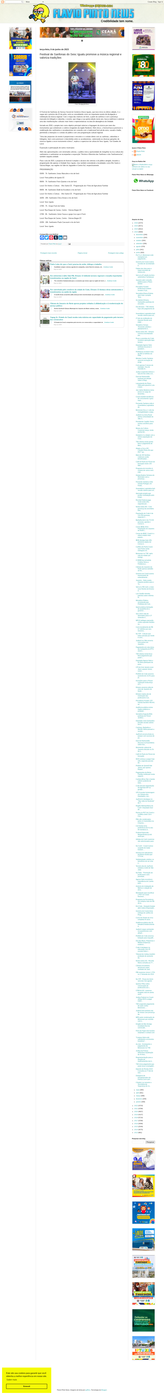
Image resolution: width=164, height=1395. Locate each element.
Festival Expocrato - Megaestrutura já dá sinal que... (144, 834)
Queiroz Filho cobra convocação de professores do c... (143, 985)
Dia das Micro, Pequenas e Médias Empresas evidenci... (145, 942)
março (138, 1096)
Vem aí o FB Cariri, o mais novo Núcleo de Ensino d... (145, 589)
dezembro (140, 234)
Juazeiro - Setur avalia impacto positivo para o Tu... (145, 582)
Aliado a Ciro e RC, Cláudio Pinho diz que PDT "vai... (144, 450)
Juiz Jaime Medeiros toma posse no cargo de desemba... (145, 392)
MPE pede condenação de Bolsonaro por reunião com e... (145, 1019)
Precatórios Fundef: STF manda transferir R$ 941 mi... (145, 702)
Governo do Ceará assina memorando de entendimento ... (145, 575)
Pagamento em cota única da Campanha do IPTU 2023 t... (145, 649)
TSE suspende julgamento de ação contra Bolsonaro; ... (145, 1006)
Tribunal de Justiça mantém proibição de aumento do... (145, 956)
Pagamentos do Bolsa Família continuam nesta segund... (145, 774)
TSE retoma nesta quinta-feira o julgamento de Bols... (144, 443)
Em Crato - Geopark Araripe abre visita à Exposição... (145, 907)
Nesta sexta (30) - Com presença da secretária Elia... (145, 508)
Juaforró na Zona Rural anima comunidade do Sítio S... (144, 417)
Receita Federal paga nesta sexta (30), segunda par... (143, 502)
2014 (136, 1130)
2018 (136, 1117)
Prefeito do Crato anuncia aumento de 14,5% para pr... (145, 676)
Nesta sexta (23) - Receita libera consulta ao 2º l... (145, 962)
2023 (136, 232)
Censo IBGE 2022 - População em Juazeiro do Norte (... (145, 528)
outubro (139, 240)
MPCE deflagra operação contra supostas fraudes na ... (145, 622)
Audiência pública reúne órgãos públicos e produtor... (144, 709)
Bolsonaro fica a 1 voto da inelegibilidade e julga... (145, 411)
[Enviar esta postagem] (69, 244)
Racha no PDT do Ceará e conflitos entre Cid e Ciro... (145, 814)
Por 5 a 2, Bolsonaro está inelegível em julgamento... (144, 257)
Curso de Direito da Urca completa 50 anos (144, 918)
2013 (136, 1132)
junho (138, 252)
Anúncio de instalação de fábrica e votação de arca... (144, 888)
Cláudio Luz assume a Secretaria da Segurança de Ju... (143, 1084)
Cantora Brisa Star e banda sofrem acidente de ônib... (145, 781)
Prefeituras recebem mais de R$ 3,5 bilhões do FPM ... (145, 353)
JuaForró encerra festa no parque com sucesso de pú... (145, 736)
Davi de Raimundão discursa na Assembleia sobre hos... (145, 742)
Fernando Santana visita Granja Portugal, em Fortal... (144, 483)
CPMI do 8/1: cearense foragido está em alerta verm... (145, 992)
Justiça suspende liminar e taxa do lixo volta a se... (145, 373)
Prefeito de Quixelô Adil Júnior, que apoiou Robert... (144, 767)
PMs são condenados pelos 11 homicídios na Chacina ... (145, 821)
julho (138, 249)
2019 (136, 1115)
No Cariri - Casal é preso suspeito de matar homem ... (144, 848)
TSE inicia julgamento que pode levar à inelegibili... (145, 1065)
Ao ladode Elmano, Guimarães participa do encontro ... (145, 302)
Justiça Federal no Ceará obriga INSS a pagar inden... (144, 999)
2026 (136, 223)
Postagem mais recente (48, 253)
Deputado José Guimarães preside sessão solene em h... (145, 722)
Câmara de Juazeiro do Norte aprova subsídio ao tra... (144, 569)
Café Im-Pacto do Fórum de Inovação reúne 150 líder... (145, 463)
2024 (136, 229)
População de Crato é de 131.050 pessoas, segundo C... (144, 515)
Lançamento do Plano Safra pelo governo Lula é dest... (145, 385)
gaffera (87, 1390)
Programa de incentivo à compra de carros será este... (144, 470)
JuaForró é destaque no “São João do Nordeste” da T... (145, 801)
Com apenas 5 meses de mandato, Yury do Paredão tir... (144, 367)
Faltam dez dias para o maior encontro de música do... (144, 270)
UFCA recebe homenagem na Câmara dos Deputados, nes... (145, 794)
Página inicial (82, 253)
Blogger (104, 1390)
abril (138, 1093)
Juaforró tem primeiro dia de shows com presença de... (145, 1012)
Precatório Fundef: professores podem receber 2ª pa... (143, 288)
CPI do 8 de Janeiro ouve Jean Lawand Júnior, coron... (144, 669)
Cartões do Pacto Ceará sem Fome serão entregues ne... (144, 548)
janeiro (138, 1102)
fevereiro (139, 1099)
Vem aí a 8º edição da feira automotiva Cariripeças (145, 276)
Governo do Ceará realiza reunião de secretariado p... (145, 264)
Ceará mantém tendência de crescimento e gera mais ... (144, 398)
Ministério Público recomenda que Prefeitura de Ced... (143, 602)
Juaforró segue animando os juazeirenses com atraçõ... (145, 931)
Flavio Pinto (140, 151)
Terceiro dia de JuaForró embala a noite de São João (144, 868)
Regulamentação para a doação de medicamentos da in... (144, 1059)
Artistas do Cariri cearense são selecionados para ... (145, 841)
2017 (136, 1121)
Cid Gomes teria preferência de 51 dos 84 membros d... (144, 828)
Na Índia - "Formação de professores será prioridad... (144, 874)
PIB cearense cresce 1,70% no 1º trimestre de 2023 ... (145, 974)
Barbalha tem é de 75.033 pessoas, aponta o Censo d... (145, 522)
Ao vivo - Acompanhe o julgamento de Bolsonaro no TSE (144, 1046)
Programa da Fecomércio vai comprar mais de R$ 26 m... (145, 901)
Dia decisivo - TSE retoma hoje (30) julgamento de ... (145, 308)
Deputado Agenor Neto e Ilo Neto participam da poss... (144, 662)
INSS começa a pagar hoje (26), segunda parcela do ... (145, 761)
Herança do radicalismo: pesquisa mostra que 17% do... (144, 854)
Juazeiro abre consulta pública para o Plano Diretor (144, 282)
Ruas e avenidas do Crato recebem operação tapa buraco (145, 340)
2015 (136, 1126)
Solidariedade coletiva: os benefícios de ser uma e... (145, 861)
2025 (136, 226)
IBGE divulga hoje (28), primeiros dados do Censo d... (144, 542)
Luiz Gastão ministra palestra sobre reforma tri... (144, 595)
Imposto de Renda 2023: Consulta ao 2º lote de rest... (144, 1071)
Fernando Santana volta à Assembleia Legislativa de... (145, 405)
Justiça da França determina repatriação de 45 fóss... (144, 1052)
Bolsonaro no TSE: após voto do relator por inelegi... (144, 555)
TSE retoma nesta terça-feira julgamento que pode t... (144, 656)
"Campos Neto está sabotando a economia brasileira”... (145, 1039)
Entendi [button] (26, 1386)
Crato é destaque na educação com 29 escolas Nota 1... (143, 949)
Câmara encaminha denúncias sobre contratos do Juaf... (143, 967)
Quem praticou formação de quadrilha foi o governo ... (144, 609)
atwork (138, 155)
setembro (139, 243)
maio (138, 1090)
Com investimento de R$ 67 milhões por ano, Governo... (144, 629)
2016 (136, 1124)
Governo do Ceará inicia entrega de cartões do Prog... (144, 913)
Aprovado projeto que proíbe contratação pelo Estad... (145, 495)
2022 (136, 1106)
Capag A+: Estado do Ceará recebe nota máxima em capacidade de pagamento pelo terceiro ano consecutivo (86, 318)
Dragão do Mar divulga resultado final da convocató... (144, 1026)
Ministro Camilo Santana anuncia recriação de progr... (144, 360)
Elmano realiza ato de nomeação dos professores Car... (143, 696)
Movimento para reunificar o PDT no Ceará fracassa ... (145, 894)
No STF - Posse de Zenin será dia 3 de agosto (144, 980)
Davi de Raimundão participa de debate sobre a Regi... (143, 378)
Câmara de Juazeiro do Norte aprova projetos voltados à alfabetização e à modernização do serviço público (86, 305)
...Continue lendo (107, 267)
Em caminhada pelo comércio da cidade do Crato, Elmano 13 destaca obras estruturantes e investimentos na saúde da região (86, 291)
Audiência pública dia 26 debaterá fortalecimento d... (145, 924)
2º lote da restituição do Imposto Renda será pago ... (144, 320)
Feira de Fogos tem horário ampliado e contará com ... (145, 1032)
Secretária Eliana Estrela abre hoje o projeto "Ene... (144, 295)
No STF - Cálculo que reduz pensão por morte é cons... (145, 635)
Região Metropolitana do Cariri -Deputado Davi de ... (144, 807)
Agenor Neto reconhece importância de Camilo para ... (144, 881)
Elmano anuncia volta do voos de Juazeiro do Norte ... (144, 689)
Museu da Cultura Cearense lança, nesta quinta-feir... (144, 430)
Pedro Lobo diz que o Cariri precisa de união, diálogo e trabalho (76, 264)
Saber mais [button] (12, 1380)
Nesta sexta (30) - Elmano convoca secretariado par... (145, 333)
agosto (138, 246)
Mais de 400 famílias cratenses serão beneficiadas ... (143, 457)
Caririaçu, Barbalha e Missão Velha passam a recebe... (145, 729)
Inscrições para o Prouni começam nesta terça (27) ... (144, 682)
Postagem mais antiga (116, 253)
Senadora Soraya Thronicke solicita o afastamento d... (143, 327)
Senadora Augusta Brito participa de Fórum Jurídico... (144, 716)
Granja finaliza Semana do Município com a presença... (145, 477)
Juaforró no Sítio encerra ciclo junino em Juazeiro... (144, 642)
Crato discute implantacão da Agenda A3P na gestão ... (145, 787)
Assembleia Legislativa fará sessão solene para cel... (145, 314)
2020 (136, 1111)
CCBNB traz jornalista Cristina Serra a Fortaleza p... (143, 562)
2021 (136, 1109)
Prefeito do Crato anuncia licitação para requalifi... (145, 937)
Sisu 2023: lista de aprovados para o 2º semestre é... (144, 615)
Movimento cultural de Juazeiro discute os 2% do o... (145, 749)
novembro (140, 237)
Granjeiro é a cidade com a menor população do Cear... (145, 437)
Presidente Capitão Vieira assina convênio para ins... (145, 423)
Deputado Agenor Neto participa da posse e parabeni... (144, 347)
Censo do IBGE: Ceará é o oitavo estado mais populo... (145, 535)
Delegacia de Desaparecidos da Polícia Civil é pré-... (144, 1077)
